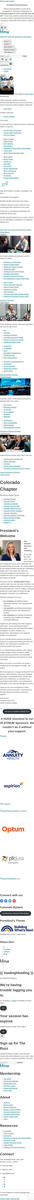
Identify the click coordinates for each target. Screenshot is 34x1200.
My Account (7, 69)
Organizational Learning (11, 427)
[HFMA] (4, 33)
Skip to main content (7, 1)
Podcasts (6, 333)
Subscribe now (5, 230)
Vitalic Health (8, 141)
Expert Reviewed (9, 366)
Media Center (8, 159)
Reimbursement (9, 355)
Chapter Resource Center (12, 1143)
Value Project (8, 282)
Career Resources (8, 52)
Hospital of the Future (10, 274)
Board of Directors (9, 1107)
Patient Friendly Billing (11, 265)
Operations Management (12, 353)
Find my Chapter (9, 135)
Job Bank (6, 464)
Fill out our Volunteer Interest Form (17, 711)
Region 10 (7, 522)
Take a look (29, 94)
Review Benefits (9, 116)
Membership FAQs (9, 1083)
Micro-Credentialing (10, 423)
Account (7, 475)
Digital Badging (8, 425)
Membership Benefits (10, 1081)
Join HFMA (7, 166)
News (5, 351)
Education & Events (9, 49)
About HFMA (7, 157)
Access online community (12, 130)
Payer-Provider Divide (11, 287)
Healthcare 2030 (9, 269)
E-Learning (7, 175)
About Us (6, 1103)
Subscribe (19, 1062)
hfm (4, 330)
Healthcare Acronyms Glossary (14, 1147)
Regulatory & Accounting (12, 262)
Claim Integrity (8, 292)
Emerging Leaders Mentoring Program (16, 468)
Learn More (7, 109)
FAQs (5, 1119)
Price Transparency (10, 358)
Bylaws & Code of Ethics (12, 1110)
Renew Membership (10, 169)
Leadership (7, 346)
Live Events (7, 405)
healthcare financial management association (15, 37)
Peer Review (7, 146)
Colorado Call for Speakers (12, 511)
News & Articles (8, 46)
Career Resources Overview (10, 472)
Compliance (7, 348)
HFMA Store (7, 151)
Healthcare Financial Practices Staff (15, 296)
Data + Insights (8, 139)
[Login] (10, 60)
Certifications (8, 420)
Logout (5, 71)
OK (3, 1008)
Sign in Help (7, 1090)
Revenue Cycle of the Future (13, 276)
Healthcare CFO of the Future (13, 272)
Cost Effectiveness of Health (13, 337)
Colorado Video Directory (12, 508)
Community (7, 1136)
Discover (6, 41)
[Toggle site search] (4, 59)
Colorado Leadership (10, 504)
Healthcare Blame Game (12, 342)
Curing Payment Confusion (12, 285)
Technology (7, 364)
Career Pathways (9, 461)
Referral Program (9, 1086)
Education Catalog (9, 407)
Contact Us (7, 162)
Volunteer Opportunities (11, 1114)
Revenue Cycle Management (13, 361)
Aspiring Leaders (9, 520)
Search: (3, 56)
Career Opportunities (10, 1117)
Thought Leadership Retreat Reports (16, 294)
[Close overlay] (2, 1036)
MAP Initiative (8, 144)
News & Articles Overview (9, 375)
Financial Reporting (10, 335)
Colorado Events (9, 501)
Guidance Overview (7, 300)
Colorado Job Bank (10, 513)
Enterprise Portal (9, 1140)
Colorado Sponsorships (11, 506)
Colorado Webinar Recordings (13, 515)
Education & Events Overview (10, 431)
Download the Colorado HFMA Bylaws (15, 913)
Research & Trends (10, 289)
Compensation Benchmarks (13, 459)
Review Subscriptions (10, 178)
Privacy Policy (5, 1199)
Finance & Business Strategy (13, 340)
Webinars (6, 414)
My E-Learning (8, 173)
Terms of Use (14, 1199)
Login (2, 475)
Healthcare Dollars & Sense (13, 267)
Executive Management (11, 1112)
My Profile (6, 164)
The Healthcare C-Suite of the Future (16, 279)
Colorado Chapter (9, 499)
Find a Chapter (8, 1133)
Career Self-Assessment (11, 466)
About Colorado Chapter (11, 518)
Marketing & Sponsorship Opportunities (17, 148)
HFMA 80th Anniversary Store (13, 153)
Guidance (6, 44)
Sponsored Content (10, 368)
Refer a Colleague (9, 171)
